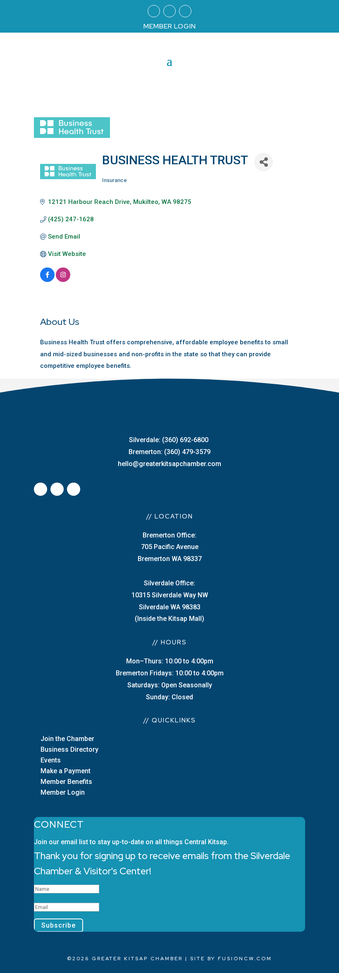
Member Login (63, 792)
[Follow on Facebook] (154, 11)
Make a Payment (66, 771)
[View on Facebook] (47, 280)
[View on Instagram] (63, 280)
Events (51, 760)
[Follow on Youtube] (185, 11)
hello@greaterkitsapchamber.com (169, 464)
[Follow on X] (57, 489)
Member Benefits (66, 782)
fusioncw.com (245, 958)
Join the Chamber (67, 739)
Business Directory (69, 749)
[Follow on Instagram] (169, 11)
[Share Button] (263, 162)
